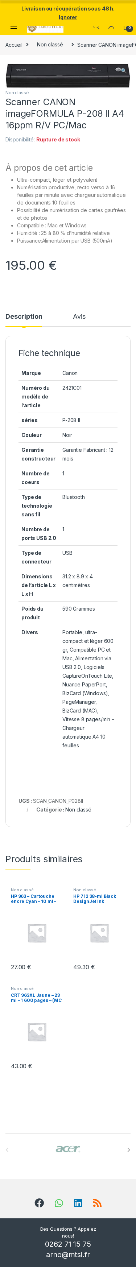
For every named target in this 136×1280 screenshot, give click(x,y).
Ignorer (68, 17)
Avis (79, 316)
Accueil (13, 44)
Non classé (50, 44)
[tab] (23, 319)
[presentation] (129, 1149)
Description (23, 316)
